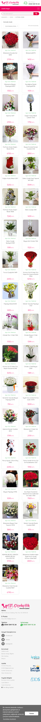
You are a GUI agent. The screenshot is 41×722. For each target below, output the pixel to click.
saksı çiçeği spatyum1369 (10, 242)
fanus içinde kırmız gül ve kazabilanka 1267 (30, 461)
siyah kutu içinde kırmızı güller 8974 (31, 399)
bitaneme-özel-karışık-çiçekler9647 (10, 587)
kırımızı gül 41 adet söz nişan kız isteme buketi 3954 (30, 274)
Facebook (9, 635)
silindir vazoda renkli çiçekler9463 (31, 524)
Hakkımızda (4, 651)
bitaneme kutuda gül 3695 (10, 54)
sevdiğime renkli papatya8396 (30, 85)
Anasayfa (4, 17)
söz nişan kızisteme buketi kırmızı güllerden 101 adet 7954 (31, 493)
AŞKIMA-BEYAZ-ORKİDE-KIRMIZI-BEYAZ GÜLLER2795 (10, 556)
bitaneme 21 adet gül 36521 (31, 430)
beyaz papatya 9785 (10, 492)
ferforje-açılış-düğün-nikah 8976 (10, 148)
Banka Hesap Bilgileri (7, 654)
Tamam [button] (31, 713)
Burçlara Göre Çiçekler (8, 680)
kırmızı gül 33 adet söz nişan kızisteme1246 (10, 367)
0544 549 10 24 (34, 4)
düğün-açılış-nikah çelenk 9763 (31, 116)
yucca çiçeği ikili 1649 (10, 272)
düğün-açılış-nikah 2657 (10, 178)
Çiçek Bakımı (5, 682)
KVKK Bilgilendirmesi (7, 668)
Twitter (8, 640)
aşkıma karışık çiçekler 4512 (10, 430)
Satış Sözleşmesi (6, 673)
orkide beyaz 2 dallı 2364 (30, 336)
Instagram (9, 644)
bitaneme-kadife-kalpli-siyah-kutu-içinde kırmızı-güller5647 (31, 556)
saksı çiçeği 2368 (31, 210)
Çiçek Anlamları (6, 685)
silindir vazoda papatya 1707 (31, 305)
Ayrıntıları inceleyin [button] (9, 719)
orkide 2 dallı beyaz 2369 (30, 367)
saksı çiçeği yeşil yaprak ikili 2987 (31, 179)
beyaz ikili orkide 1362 (31, 241)
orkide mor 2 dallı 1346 (10, 335)
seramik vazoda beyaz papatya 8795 (10, 399)
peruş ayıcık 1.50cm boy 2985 (10, 461)
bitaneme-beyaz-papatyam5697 (10, 85)
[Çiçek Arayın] (38, 8)
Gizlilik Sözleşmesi (6, 670)
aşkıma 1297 (10, 116)
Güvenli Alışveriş (6, 666)
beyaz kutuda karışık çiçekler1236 (31, 148)
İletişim (3, 658)
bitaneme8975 (31, 53)
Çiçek (11, 17)
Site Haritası (4, 656)
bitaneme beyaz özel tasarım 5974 (10, 524)
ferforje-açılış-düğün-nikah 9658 (10, 210)
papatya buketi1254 (10, 304)
